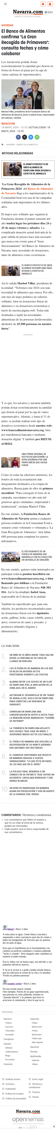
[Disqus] (27, 879)
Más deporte (37, 1042)
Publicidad (10, 1089)
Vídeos (35, 1064)
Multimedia (35, 1056)
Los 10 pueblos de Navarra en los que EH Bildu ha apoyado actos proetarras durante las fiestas (31, 671)
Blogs (7, 1055)
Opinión (7, 1044)
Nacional (34, 1047)
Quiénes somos (12, 1079)
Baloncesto (37, 1027)
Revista (33, 1051)
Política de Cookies (14, 1093)
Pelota (34, 1031)
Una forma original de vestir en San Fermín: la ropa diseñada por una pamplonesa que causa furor (35, 460)
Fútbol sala (37, 1038)
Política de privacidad (15, 1098)
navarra (10, 144)
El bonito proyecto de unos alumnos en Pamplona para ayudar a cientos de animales (37, 169)
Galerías (35, 1060)
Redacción (8, 123)
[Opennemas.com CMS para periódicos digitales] (28, 1122)
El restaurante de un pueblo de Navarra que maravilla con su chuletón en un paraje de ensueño (37, 556)
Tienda (35, 1097)
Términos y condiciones (36, 815)
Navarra (8, 1019)
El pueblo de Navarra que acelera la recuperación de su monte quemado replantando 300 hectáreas (30, 745)
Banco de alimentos (27, 144)
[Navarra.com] (28, 12)
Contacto (9, 1084)
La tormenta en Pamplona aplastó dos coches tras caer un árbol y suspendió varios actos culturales (30, 731)
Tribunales (10, 1031)
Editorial (8, 1048)
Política (8, 1023)
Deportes (34, 1019)
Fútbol (34, 1023)
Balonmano (37, 1034)
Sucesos (9, 1027)
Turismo (36, 1092)
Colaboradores (11, 1052)
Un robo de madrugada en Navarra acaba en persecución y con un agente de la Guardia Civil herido (31, 791)
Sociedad (9, 1034)
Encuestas (10, 1059)
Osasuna (8, 1064)
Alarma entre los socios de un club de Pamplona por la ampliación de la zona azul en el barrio (30, 685)
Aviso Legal (37, 1079)
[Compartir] (18, 136)
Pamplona (9, 1039)
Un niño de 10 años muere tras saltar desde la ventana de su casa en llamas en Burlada (31, 658)
